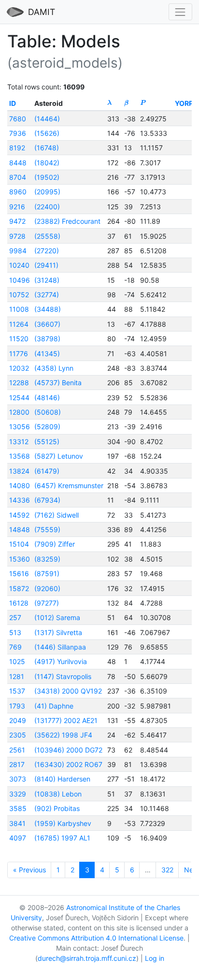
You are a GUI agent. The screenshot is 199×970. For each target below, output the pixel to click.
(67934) (47, 500)
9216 (17, 207)
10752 (19, 294)
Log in (154, 958)
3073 (17, 779)
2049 (17, 720)
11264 (18, 324)
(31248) (46, 280)
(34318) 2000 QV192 (68, 691)
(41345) (47, 353)
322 (167, 870)
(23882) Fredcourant (67, 221)
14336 (19, 500)
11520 (18, 338)
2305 (17, 735)
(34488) (47, 309)
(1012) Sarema (57, 617)
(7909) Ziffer (54, 544)
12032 (19, 368)
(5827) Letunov (58, 456)
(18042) (46, 163)
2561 (17, 750)
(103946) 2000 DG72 (68, 750)
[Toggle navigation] (180, 11)
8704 (17, 177)
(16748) (46, 148)
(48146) (47, 397)
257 (15, 617)
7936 (17, 133)
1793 (17, 706)
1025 (17, 661)
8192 (17, 148)
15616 (19, 573)
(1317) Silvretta (58, 632)
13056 (19, 426)
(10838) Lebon (58, 794)
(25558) (47, 236)
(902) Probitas (57, 808)
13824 (19, 471)
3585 (18, 808)
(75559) (47, 529)
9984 (18, 250)
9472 (17, 221)
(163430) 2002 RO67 (68, 764)
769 (15, 647)
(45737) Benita (58, 382)
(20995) (47, 192)
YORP (184, 103)
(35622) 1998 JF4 (63, 735)
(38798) (47, 338)
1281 (16, 676)
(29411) (46, 265)
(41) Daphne (53, 706)
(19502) (46, 177)
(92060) (47, 588)
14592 (19, 515)
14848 (19, 529)
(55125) (46, 441)
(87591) (46, 573)
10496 (19, 280)
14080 (19, 485)
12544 (19, 397)
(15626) (46, 133)
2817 (17, 764)
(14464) (47, 119)
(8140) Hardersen (62, 779)
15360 (19, 559)
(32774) (46, 294)
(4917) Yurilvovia (60, 661)
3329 (17, 794)
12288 (19, 382)
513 (15, 632)
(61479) (46, 471)
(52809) (47, 426)
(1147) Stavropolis (62, 676)
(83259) (47, 559)
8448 (18, 163)
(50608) (47, 412)
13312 (18, 441)
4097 (17, 838)
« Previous (29, 870)
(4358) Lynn (53, 368)
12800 (19, 412)
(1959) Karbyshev (62, 823)
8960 (18, 192)
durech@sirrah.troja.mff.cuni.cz (87, 958)
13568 (19, 456)
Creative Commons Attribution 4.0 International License (96, 938)
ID (12, 103)
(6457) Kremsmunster (68, 485)
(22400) (47, 207)
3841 (17, 823)
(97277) (46, 603)
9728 (17, 236)
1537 (17, 691)
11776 (18, 353)
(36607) (47, 324)
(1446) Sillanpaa (60, 647)
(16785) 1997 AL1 (62, 838)
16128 (18, 603)
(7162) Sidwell (56, 515)
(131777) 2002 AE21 (66, 720)
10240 (19, 265)
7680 (17, 119)
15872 (19, 588)
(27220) (46, 250)
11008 (19, 309)
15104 (19, 544)
